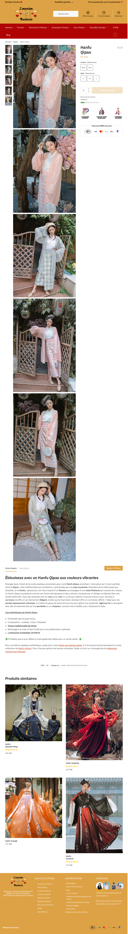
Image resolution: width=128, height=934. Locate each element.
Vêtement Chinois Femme (77, 665)
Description (24, 568)
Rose (83, 67)
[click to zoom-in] (44, 86)
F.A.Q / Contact (104, 16)
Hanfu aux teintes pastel (70, 645)
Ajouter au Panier (113, 568)
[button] (11, 749)
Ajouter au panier (107, 90)
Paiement (118, 16)
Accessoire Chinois (44, 884)
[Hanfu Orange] (33, 808)
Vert (90, 67)
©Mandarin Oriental (10, 927)
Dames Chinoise (43, 898)
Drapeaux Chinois (44, 901)
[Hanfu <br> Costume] (94, 815)
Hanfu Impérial (72, 763)
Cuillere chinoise (44, 894)
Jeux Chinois (42, 912)
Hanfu (15, 42)
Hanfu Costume (70, 857)
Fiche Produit (11, 568)
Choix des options (33, 774)
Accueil (8, 42)
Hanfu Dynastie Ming (11, 745)
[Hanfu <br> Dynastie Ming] (33, 712)
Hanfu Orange (11, 841)
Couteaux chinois (44, 891)
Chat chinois (42, 887)
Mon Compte (88, 16)
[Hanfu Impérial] (94, 722)
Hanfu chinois (25, 648)
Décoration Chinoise (45, 905)
